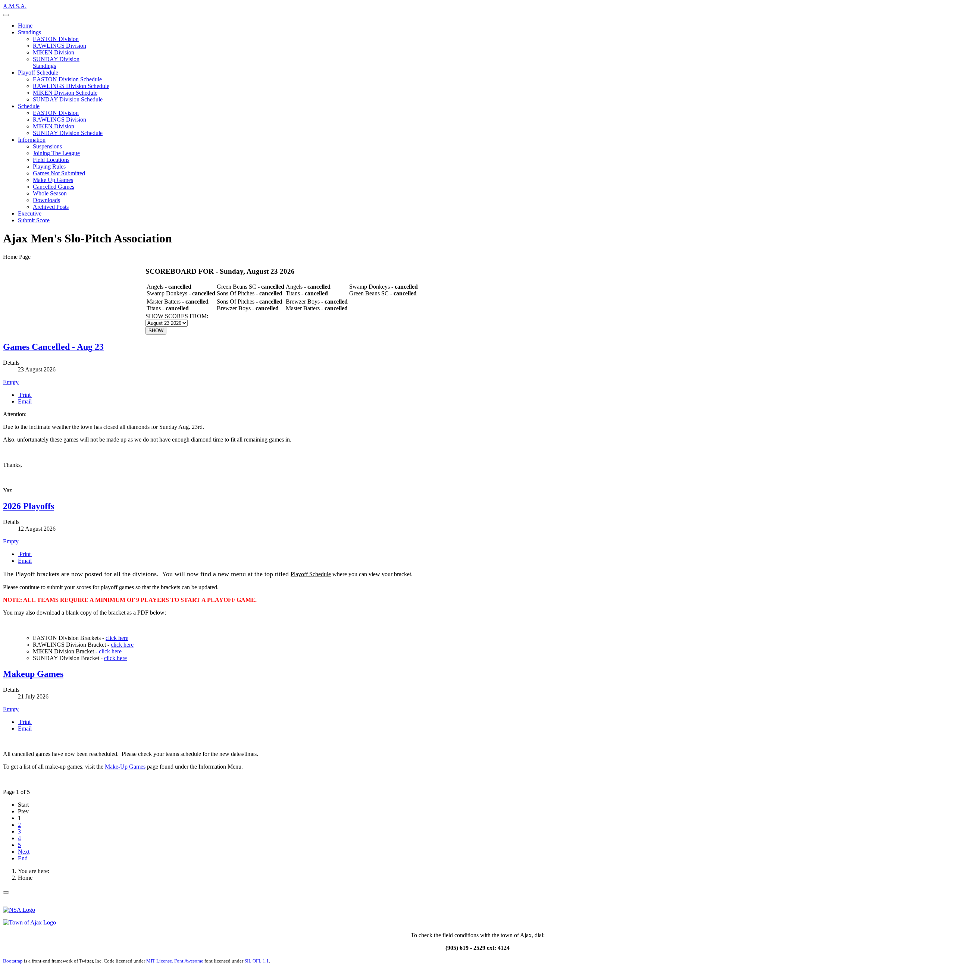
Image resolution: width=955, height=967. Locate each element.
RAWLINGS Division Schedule (71, 86)
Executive (29, 213)
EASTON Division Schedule (67, 79)
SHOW (155, 330)
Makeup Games (33, 674)
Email (25, 401)
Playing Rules (49, 166)
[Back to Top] (6, 892)
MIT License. (159, 961)
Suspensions (47, 146)
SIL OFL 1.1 (256, 961)
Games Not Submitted (59, 173)
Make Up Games (53, 180)
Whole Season (50, 193)
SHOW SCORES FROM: (176, 316)
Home (25, 25)
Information (32, 139)
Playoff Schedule (38, 72)
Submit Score (34, 220)
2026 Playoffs (28, 506)
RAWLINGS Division (59, 46)
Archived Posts (51, 207)
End (23, 858)
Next (23, 851)
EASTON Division (56, 39)
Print (25, 395)
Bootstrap (13, 961)
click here (117, 638)
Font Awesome (188, 961)
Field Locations (51, 160)
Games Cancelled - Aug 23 (53, 347)
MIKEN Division (53, 52)
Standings (29, 32)
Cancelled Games (53, 186)
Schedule (29, 106)
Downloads (46, 200)
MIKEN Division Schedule (65, 93)
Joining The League (56, 153)
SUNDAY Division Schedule (68, 99)
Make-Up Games (125, 766)
